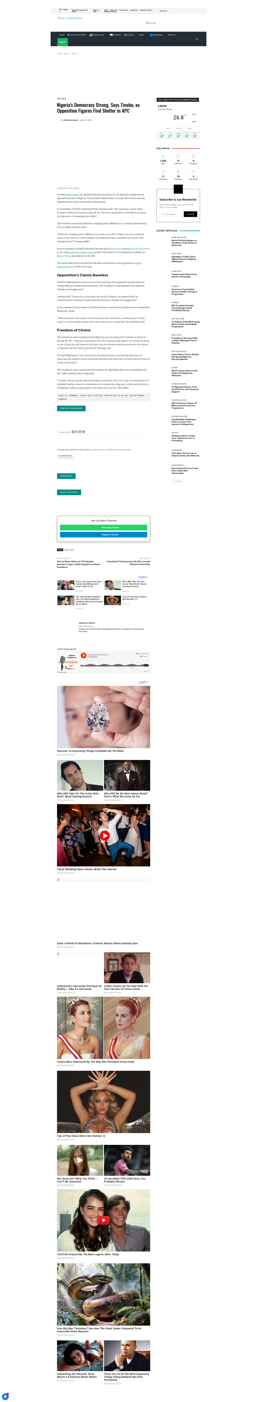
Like (163, 155)
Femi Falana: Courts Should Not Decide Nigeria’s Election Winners (185, 357)
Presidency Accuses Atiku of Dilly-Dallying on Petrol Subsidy (185, 340)
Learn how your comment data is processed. (111, 449)
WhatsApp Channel (110, 527)
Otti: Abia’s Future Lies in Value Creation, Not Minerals (185, 454)
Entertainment (178, 465)
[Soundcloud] (94, 636)
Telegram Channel (109, 534)
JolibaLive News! (71, 120)
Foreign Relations (179, 384)
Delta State (115, 248)
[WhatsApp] (185, 10)
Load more (177, 481)
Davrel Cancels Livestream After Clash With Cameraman (185, 470)
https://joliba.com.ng (86, 626)
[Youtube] (198, 10)
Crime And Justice (179, 237)
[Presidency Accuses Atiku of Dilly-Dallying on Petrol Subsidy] (163, 339)
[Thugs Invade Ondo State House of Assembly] (163, 274)
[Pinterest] (89, 636)
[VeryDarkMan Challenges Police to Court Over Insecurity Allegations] (163, 420)
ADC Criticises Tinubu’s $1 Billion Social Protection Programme (184, 405)
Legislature (176, 271)
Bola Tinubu (69, 550)
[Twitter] (195, 10)
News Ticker (177, 253)
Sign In (71, 42)
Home (59, 53)
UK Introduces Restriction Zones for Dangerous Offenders (185, 373)
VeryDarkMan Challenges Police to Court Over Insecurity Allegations (184, 421)
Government (177, 450)
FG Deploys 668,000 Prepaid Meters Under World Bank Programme (186, 324)
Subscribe (193, 170)
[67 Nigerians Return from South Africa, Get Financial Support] (163, 388)
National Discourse (180, 416)
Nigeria (66, 53)
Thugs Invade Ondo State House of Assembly (184, 275)
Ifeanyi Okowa (64, 256)
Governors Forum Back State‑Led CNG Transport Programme (184, 291)
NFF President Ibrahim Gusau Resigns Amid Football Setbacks (183, 308)
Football (175, 302)
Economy (175, 286)
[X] (108, 636)
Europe (175, 367)
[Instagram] (192, 10)
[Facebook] (188, 10)
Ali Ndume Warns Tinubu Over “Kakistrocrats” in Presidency (183, 438)
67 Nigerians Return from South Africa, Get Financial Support (185, 389)
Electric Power (178, 319)
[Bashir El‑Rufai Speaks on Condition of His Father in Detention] (163, 241)
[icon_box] (165, 11)
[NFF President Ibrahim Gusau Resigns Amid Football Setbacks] (163, 306)
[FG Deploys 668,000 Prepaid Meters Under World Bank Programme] (163, 322)
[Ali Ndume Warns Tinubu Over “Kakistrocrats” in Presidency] (163, 436)
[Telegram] (98, 636)
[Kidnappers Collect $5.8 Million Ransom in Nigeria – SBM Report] (163, 257)
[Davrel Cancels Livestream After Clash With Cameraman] (163, 469)
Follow (178, 155)
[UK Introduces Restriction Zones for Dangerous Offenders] (163, 371)
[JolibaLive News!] (59, 120)
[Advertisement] (128, 75)
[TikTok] (103, 636)
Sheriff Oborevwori (140, 248)
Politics (74, 53)
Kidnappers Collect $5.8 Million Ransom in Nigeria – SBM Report (184, 259)
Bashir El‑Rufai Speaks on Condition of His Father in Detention (184, 243)
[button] (197, 39)
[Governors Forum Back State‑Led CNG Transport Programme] (163, 290)
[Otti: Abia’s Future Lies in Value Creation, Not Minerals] (163, 453)
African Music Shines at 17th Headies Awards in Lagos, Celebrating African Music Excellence (78, 564)
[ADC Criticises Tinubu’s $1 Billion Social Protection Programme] (163, 404)
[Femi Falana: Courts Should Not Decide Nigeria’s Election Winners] (163, 355)
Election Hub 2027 (179, 351)
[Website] (112, 636)
